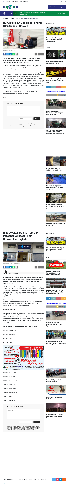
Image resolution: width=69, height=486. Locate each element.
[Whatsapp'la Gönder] (13, 54)
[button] (36, 54)
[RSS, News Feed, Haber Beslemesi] (64, 479)
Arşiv (21, 1)
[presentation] (8, 13)
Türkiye (12, 18)
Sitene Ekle (25, 1)
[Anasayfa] (4, 1)
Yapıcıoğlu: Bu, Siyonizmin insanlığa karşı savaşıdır (32, 13)
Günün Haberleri (15, 1)
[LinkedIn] (10, 54)
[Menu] (50, 7)
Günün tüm (61, 13)
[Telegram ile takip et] (60, 479)
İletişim (30, 479)
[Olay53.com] (10, 6)
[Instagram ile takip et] (57, 479)
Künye (25, 479)
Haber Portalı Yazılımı (10, 484)
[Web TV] (62, 1)
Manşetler (8, 1)
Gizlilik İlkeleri (36, 479)
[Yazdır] (17, 54)
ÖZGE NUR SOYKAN (13, 273)
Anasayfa (7, 18)
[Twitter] (7, 54)
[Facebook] (4, 54)
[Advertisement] (23, 140)
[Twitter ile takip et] (54, 479)
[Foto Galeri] (65, 1)
